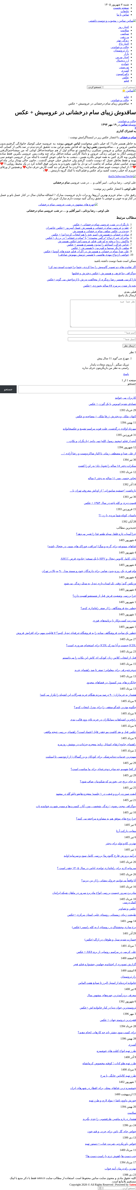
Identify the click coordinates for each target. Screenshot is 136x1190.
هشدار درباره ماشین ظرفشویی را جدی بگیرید (109, 1119)
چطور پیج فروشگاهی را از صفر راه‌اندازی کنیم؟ (108, 608)
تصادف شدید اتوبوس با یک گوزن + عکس (112, 403)
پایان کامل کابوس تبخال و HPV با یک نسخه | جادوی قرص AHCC (98, 558)
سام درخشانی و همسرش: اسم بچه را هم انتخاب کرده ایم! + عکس (90, 234)
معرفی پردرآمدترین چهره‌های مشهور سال (111, 995)
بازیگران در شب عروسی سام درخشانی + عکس (101, 224)
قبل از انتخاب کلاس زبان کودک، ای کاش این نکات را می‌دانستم (99, 657)
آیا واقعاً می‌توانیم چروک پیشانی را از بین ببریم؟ (108, 880)
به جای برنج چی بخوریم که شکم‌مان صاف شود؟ (108, 781)
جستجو (132, 383)
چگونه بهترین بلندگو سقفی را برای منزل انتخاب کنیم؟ (105, 707)
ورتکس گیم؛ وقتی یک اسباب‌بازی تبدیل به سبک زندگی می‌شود (100, 583)
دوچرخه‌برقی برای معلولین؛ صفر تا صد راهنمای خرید (105, 670)
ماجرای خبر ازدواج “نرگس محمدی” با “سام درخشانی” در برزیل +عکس (87, 237)
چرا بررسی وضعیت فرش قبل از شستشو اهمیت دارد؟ (104, 595)
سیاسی (124, 33)
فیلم (126, 80)
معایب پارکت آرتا (126, 830)
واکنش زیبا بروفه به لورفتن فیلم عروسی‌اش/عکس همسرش (93, 241)
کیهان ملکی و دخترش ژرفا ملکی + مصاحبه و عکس (106, 416)
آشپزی (125, 70)
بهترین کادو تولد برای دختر (121, 843)
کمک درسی (129, 902)
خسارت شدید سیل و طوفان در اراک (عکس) (110, 939)
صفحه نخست (121, 7)
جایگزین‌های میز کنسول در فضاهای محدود (111, 682)
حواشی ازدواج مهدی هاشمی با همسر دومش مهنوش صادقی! (93, 254)
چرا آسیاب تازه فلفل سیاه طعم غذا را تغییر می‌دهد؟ (106, 533)
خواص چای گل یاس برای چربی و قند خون (111, 1131)
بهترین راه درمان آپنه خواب (120, 1168)
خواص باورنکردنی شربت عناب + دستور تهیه (110, 1143)
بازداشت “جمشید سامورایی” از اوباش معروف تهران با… (103, 490)
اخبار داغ (124, 43)
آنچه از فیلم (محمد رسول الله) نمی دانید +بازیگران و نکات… (101, 441)
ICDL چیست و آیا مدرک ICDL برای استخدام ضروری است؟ (101, 645)
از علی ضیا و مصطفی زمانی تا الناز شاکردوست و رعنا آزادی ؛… (98, 453)
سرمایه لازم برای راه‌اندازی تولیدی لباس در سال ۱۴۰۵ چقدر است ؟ (96, 868)
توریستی (124, 67)
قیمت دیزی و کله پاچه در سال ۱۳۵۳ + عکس (110, 502)
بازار (126, 53)
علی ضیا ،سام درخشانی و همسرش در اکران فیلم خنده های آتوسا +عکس (86, 251)
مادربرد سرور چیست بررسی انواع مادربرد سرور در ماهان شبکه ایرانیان (94, 892)
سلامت (124, 30)
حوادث (125, 63)
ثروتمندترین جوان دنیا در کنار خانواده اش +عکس (108, 1007)
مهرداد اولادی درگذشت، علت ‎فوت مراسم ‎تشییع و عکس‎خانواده (99, 428)
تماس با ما (123, 14)
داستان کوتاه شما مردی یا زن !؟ (117, 515)
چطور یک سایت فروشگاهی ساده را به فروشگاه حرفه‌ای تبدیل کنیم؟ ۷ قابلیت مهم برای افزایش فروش (76, 632)
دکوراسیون (122, 74)
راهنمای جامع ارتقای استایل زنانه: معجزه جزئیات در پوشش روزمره (97, 744)
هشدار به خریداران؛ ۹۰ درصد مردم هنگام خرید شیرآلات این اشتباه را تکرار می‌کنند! (88, 694)
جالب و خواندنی (120, 47)
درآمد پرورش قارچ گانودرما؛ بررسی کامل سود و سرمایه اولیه (100, 855)
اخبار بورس (122, 57)
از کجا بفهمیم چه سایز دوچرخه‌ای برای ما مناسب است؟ (103, 769)
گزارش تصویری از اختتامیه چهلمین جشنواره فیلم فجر (104, 964)
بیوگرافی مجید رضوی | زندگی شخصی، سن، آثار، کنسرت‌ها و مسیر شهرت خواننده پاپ (86, 806)
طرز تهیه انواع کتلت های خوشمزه (116, 1050)
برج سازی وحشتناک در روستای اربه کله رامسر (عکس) (104, 927)
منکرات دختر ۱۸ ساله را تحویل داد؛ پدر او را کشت (107, 465)
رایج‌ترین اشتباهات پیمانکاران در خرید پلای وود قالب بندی (103, 719)
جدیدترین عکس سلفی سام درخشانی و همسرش (101, 231)
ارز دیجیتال (122, 60)
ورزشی (124, 37)
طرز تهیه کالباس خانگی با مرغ (118, 1075)
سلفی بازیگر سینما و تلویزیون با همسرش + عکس (100, 247)
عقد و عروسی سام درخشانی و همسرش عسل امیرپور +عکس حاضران (87, 227)
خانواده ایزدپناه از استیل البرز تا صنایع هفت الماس (107, 982)
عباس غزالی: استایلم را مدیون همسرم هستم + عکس (98, 244)
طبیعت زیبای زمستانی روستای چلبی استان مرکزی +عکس (101, 914)
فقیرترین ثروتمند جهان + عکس (118, 1019)
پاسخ (126, 374)
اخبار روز (123, 26)
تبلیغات (125, 11)
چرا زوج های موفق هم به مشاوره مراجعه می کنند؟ (106, 818)
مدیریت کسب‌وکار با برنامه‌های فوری (114, 620)
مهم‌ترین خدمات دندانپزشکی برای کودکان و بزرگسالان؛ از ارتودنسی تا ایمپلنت (91, 756)
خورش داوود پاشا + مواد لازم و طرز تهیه (112, 1100)
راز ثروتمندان (121, 50)
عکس (125, 77)
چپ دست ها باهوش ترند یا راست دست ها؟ (111, 1156)
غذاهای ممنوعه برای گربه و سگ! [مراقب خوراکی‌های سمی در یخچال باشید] (92, 546)
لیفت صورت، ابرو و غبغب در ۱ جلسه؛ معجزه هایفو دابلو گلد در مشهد (96, 793)
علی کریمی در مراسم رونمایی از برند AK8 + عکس (106, 951)
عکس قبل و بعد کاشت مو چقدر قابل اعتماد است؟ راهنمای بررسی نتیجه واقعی (90, 731)
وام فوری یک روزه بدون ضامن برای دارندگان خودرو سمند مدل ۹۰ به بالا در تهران (89, 571)
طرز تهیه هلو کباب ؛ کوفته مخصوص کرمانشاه (109, 1063)
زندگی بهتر (123, 40)
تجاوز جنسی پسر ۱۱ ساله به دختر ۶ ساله (112, 478)
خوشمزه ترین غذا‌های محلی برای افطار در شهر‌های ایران (103, 1088)
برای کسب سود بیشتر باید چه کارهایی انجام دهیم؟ (107, 1032)
